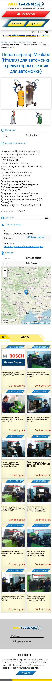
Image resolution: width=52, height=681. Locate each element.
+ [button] (5, 270)
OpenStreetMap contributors (40, 323)
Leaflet (25, 323)
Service (14, 42)
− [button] (5, 275)
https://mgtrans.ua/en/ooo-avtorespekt (23, 246)
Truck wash (24, 42)
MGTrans (4, 42)
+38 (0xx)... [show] (35, 237)
